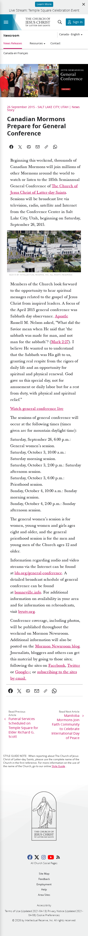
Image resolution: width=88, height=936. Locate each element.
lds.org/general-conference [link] (38, 573)
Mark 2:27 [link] (60, 342)
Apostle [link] (61, 316)
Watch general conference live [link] (36, 408)
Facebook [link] (56, 665)
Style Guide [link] (58, 766)
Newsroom (11, 35)
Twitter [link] (73, 665)
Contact (55, 43)
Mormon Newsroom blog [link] (57, 646)
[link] (10, 691)
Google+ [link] (22, 672)
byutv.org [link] (26, 611)
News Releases (12, 43)
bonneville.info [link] (28, 592)
